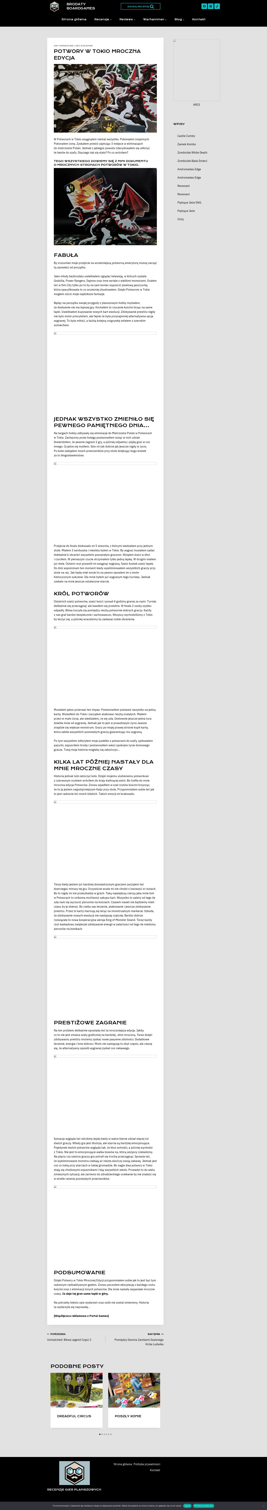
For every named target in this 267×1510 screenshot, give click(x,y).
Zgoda (187, 1506)
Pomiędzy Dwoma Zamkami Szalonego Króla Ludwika (139, 1339)
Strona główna (73, 19)
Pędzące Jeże (186, 211)
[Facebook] (204, 6)
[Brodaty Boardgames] (54, 6)
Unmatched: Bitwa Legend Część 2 (69, 1337)
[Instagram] (210, 6)
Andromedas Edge (189, 169)
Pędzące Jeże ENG (189, 202)
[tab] (100, 1434)
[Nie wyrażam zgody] (263, 1505)
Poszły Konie (128, 1416)
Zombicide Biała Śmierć (192, 161)
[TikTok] (217, 6)
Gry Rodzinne (84, 46)
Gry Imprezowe (63, 46)
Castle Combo (186, 136)
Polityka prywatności (147, 1464)
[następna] (156, 1402)
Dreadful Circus (74, 1416)
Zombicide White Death (192, 152)
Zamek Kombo (186, 144)
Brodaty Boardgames (81, 6)
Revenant (183, 186)
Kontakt (199, 19)
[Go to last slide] (54, 1402)
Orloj (180, 219)
